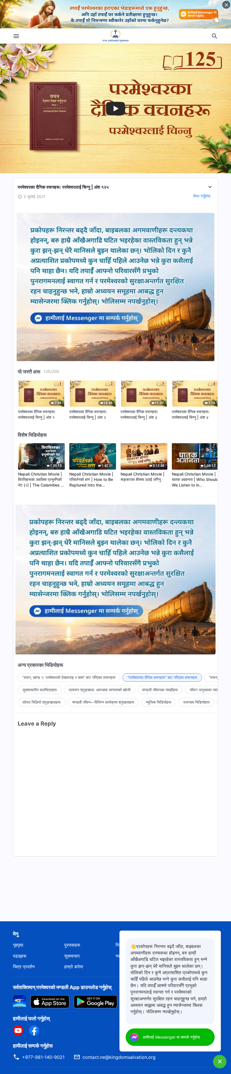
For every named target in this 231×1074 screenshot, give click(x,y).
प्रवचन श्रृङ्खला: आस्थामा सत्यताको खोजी (99, 689)
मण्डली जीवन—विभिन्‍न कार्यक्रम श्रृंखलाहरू (103, 702)
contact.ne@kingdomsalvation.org (119, 1057)
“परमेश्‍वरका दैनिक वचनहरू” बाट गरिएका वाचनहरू (162, 677)
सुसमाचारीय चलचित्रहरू (40, 689)
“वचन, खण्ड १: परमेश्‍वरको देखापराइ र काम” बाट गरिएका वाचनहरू (69, 677)
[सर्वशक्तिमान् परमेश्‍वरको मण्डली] (115, 36)
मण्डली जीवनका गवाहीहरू (160, 689)
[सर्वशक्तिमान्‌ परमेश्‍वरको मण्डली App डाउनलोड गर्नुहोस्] (19, 1001)
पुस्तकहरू (72, 945)
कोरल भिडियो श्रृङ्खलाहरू (42, 702)
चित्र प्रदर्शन (24, 966)
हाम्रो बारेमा (73, 966)
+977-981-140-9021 (43, 1057)
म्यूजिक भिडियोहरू (158, 702)
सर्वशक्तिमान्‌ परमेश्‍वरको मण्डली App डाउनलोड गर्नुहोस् (62, 987)
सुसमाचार (72, 956)
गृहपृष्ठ (18, 945)
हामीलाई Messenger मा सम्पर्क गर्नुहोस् (171, 1037)
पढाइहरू (19, 956)
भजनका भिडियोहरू (196, 702)
